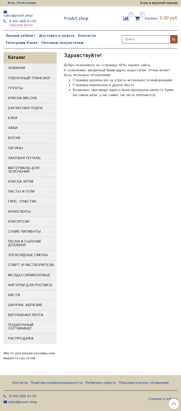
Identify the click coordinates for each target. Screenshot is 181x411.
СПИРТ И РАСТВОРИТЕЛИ (31, 265)
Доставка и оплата (57, 35)
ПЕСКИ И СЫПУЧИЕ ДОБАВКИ (24, 243)
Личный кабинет (20, 35)
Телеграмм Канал (21, 42)
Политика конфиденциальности (56, 382)
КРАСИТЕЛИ (18, 221)
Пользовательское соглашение (144, 382)
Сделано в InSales (163, 399)
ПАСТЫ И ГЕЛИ (21, 191)
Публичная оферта (100, 382)
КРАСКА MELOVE (22, 98)
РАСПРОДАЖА (21, 338)
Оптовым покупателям (62, 42)
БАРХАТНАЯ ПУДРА (25, 108)
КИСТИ (14, 295)
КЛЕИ (12, 118)
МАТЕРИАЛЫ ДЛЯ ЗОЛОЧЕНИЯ (23, 170)
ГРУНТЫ (15, 88)
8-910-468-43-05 (22, 21)
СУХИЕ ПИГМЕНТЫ (24, 231)
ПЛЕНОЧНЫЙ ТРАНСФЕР (29, 78)
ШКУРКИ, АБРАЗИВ (25, 305)
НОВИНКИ (16, 68)
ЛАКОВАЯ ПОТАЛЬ (24, 158)
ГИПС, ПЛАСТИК (22, 201)
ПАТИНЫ (15, 148)
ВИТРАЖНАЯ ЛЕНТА (25, 315)
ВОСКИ (14, 138)
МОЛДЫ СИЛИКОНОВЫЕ (29, 275)
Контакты (87, 35)
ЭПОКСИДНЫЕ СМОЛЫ (28, 255)
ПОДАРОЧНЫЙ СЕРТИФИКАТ (20, 326)
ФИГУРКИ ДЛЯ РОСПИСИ (30, 285)
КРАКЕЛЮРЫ (19, 211)
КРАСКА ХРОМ (20, 181)
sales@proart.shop (18, 15)
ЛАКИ (12, 128)
